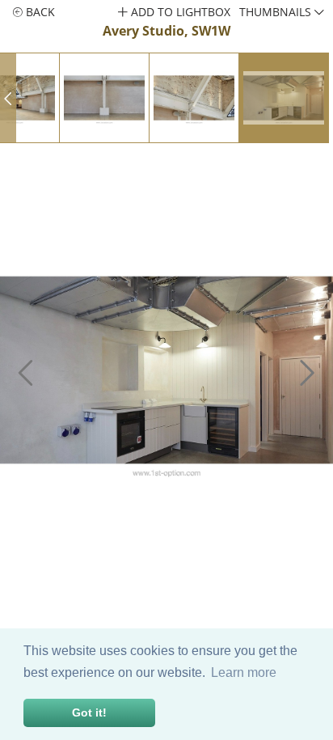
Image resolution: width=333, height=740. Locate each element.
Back (39, 11)
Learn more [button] (243, 672)
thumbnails (276, 11)
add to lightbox (179, 11)
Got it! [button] (89, 712)
